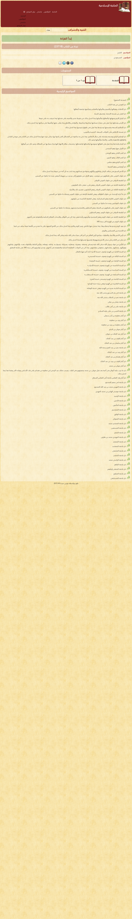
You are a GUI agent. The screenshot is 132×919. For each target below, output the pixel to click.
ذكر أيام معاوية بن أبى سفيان (115, 315)
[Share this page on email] (60, 63)
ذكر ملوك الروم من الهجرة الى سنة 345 (111, 221)
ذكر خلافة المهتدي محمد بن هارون (113, 437)
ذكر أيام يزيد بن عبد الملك (116, 352)
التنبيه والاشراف (77, 30)
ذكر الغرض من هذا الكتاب (116, 104)
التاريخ (120, 52)
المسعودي (118, 57)
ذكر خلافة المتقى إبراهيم (117, 469)
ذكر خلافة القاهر (120, 464)
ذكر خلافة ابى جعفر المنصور (115, 382)
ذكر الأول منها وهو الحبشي (116, 148)
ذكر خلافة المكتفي (119, 450)
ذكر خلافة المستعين (118, 428)
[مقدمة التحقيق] (120, 100)
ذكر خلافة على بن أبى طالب (115, 306)
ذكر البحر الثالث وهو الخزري (116, 157)
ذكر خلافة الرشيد (120, 396)
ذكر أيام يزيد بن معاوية (117, 320)
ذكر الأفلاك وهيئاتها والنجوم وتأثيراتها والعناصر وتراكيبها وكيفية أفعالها (100, 109)
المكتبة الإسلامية (108, 5)
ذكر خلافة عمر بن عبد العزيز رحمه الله (112, 347)
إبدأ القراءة (66, 38)
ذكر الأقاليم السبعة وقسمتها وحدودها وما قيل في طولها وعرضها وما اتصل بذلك (95, 127)
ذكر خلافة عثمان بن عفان (117, 301)
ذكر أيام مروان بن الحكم (117, 329)
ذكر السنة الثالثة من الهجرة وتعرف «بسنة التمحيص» (107, 256)
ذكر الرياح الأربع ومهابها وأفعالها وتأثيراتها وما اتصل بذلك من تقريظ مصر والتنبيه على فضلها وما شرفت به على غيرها (82, 118)
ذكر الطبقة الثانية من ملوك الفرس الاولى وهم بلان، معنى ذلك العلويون (98, 185)
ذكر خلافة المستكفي (118, 478)
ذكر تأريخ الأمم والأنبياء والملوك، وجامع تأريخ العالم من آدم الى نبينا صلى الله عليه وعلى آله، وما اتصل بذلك (85, 235)
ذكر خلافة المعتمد (119, 441)
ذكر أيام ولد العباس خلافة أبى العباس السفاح (109, 377)
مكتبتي (39, 11)
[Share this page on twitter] (64, 63)
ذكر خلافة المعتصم (119, 409)
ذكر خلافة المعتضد (119, 446)
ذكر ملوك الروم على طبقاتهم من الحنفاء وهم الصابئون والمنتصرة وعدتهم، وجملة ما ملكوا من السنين (88, 207)
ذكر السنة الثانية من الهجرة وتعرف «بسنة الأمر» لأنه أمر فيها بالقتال (101, 251)
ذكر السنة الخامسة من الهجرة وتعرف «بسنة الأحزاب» (106, 265)
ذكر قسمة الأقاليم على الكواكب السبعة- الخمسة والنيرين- (104, 132)
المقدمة (115, 80)
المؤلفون (47, 11)
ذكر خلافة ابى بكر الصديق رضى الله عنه (111, 292)
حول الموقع (31, 11)
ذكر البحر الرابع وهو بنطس (116, 162)
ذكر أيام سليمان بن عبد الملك (115, 343)
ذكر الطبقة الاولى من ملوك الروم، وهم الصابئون (107, 212)
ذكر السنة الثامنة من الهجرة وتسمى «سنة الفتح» (108, 279)
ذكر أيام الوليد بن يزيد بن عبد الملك (113, 361)
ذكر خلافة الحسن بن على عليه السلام (112, 311)
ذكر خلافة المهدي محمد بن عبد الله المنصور (110, 386)
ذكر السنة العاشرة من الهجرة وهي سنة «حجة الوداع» (106, 283)
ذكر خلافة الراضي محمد (117, 460)
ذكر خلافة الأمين (120, 400)
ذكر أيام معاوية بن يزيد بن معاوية (113, 324)
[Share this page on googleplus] (68, 63)
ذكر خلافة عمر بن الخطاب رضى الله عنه (111, 297)
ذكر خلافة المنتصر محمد (117, 423)
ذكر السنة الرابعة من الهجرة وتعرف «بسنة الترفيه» (107, 260)
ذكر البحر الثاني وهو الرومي (116, 153)
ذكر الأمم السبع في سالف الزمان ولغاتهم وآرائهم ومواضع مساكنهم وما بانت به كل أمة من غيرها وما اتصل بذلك (84, 171)
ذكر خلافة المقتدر (120, 455)
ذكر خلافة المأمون (119, 405)
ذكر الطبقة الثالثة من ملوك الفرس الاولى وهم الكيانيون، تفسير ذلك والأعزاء (97, 189)
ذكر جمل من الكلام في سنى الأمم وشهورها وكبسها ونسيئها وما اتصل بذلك (97, 239)
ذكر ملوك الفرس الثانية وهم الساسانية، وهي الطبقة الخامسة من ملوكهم (98, 198)
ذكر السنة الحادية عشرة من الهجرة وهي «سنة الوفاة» (106, 288)
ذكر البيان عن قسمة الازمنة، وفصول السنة (110, 113)
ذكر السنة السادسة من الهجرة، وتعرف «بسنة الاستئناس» (105, 270)
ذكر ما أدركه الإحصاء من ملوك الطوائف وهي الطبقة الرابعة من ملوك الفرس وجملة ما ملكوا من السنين (87, 194)
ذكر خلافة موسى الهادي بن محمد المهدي (111, 391)
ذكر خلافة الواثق (120, 414)
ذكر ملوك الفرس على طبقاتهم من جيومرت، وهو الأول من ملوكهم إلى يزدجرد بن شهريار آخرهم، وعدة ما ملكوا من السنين (80, 175)
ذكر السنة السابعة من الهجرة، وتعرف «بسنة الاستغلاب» (105, 274)
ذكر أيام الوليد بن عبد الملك (116, 338)
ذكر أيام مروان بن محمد (117, 365)
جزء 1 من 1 (80, 80)
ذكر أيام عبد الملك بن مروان (116, 333)
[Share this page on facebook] (72, 63)
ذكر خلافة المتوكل (119, 418)
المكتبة (54, 11)
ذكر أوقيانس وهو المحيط (117, 166)
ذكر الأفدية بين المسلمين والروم (114, 230)
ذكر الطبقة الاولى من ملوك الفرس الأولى (110, 180)
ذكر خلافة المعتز (120, 432)
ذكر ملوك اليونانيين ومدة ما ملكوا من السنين (109, 203)
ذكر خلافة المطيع (120, 473)
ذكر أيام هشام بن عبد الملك (116, 356)
